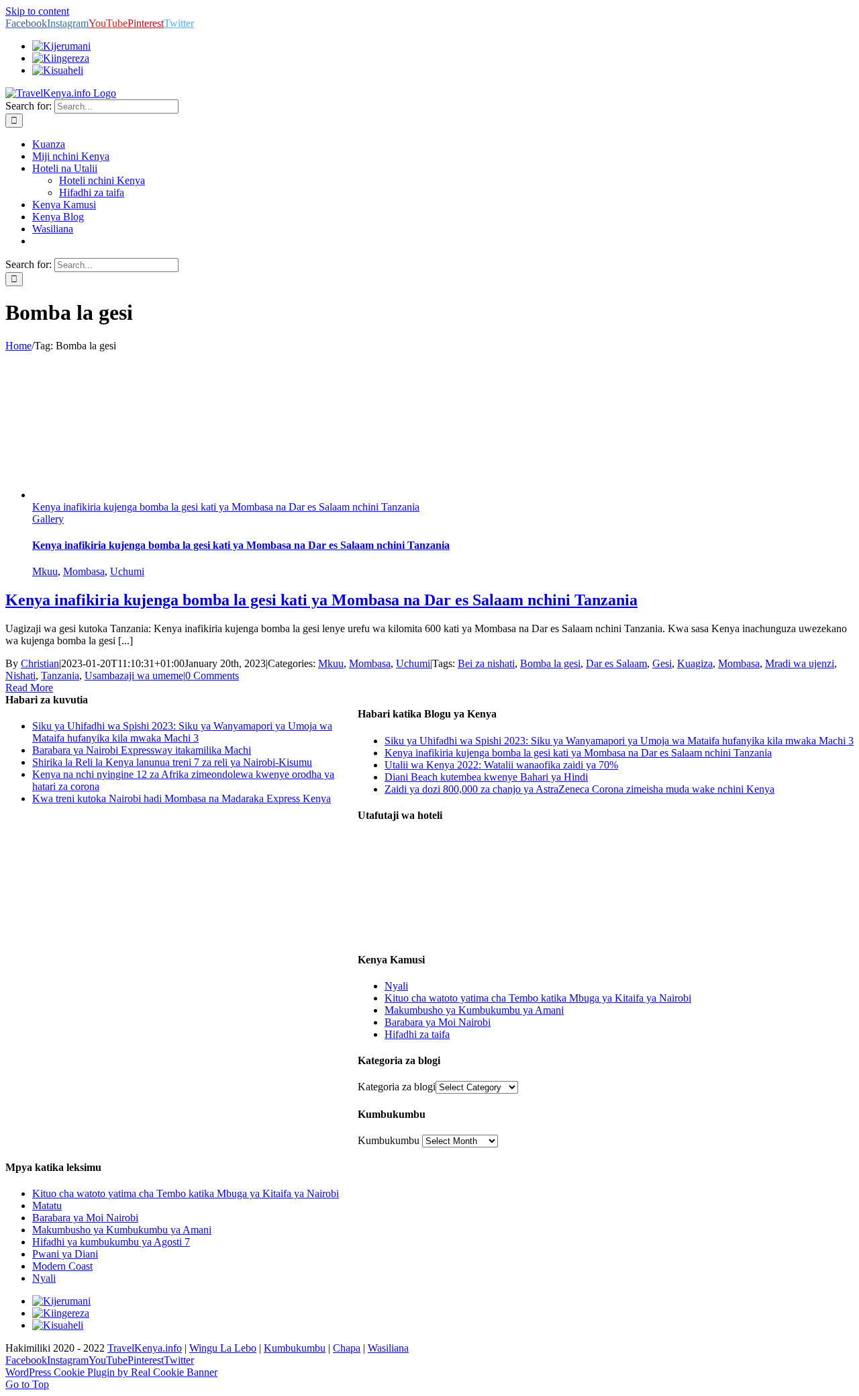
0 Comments (212, 675)
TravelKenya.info (144, 1348)
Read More (29, 687)
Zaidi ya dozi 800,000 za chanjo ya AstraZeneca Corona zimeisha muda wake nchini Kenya (579, 789)
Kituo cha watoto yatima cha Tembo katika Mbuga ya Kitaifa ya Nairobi (538, 998)
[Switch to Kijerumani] (61, 46)
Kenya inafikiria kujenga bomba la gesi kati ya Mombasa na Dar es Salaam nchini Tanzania (225, 507)
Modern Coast (62, 1266)
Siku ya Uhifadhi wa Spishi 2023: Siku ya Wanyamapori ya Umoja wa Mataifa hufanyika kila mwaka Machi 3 (619, 740)
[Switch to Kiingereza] (60, 58)
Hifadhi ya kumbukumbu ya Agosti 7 (111, 1242)
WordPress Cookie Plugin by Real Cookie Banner (111, 1372)
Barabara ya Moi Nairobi (438, 1022)
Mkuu (45, 571)
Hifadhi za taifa (417, 1034)
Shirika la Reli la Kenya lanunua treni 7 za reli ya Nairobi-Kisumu (172, 762)
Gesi (662, 663)
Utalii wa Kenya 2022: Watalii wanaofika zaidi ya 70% (501, 765)
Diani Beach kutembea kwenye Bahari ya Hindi (486, 777)
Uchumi (127, 571)
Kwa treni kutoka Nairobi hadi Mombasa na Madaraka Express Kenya (181, 798)
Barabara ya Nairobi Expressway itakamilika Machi (141, 750)
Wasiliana (388, 1348)
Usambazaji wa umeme (134, 675)
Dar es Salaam (616, 663)
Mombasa (84, 571)
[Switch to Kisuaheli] (57, 1325)
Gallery (48, 519)
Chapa (346, 1348)
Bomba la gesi (550, 663)
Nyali (396, 986)
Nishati (20, 675)
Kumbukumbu (388, 1140)
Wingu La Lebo (222, 1348)
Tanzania (60, 675)
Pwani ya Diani (65, 1254)
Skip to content (37, 11)
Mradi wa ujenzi (799, 663)
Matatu (47, 1205)
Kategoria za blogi (397, 1086)
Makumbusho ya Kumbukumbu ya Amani (474, 1010)
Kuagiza (695, 663)
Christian (40, 663)
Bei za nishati (486, 663)
